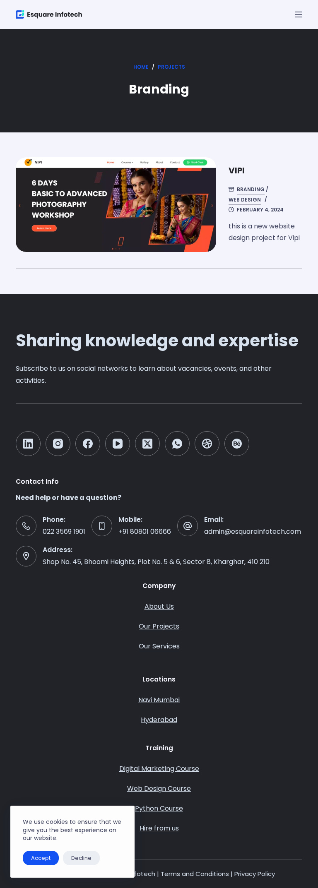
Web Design (245, 199)
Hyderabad (159, 720)
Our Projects (159, 626)
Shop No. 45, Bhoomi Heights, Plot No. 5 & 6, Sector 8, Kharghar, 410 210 (156, 561)
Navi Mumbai (159, 700)
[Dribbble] (207, 443)
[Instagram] (58, 443)
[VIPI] (116, 204)
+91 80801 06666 (144, 531)
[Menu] (298, 14)
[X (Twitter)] (147, 443)
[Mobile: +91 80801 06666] (102, 526)
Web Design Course (159, 788)
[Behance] (236, 443)
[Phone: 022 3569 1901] (26, 526)
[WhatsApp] (177, 443)
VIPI (237, 170)
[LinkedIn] (28, 443)
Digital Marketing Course (159, 768)
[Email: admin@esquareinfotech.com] (187, 526)
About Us (159, 606)
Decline (81, 858)
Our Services (159, 646)
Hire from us (159, 828)
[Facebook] (87, 443)
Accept (41, 858)
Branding (251, 189)
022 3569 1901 (64, 531)
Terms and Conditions (195, 873)
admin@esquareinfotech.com (252, 531)
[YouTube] (117, 443)
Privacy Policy (254, 873)
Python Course (159, 808)
